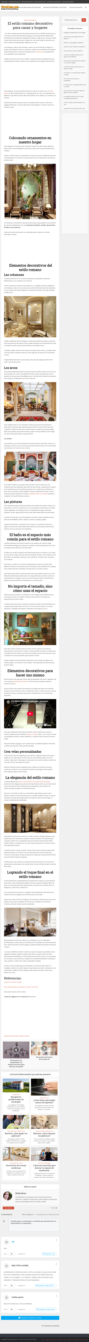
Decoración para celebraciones (16, 1131)
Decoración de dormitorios (54, 2)
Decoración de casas (27, 2)
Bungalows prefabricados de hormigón (16, 1099)
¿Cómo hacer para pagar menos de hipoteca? (44, 1101)
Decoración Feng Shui (68, 2)
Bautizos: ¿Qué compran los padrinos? (44, 1134)
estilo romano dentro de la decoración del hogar (34, 782)
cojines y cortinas (32, 734)
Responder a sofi (50, 1254)
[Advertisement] (30, 77)
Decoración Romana (11, 1036)
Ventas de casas (44, 1098)
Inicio (43, 1339)
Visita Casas (40, 52)
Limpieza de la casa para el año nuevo (74, 108)
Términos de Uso (61, 1339)
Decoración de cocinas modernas (16, 1166)
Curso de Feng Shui (75, 7)
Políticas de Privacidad (73, 1339)
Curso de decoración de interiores (29, 7)
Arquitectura (4, 2)
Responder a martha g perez (47, 1309)
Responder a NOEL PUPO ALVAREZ (47, 1285)
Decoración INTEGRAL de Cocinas (55, 7)
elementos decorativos (20, 681)
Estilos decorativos (30, 20)
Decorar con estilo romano (13, 982)
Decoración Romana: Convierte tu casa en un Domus (21, 987)
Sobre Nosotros (84, 1339)
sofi (13, 1242)
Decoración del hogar (44, 1163)
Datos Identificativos (50, 1339)
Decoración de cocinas (40, 2)
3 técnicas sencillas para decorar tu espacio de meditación (44, 1168)
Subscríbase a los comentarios (51, 1325)
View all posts (8, 1208)
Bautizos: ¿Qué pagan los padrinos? (16, 1134)
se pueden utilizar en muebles (37, 494)
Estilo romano (24, 1036)
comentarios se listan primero (47, 1214)
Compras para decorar (15, 2)
